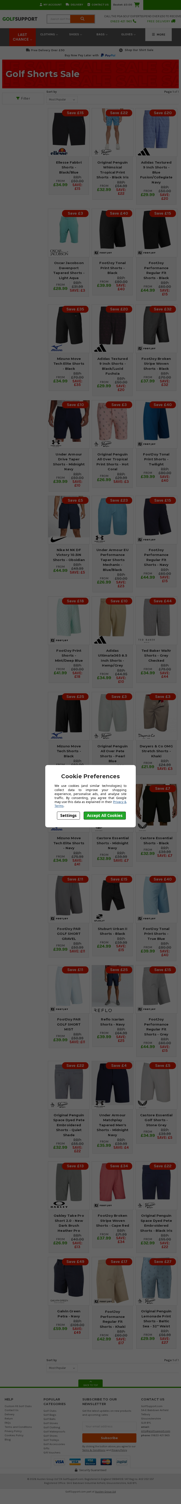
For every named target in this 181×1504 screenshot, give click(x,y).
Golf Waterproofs (54, 1431)
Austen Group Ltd (105, 1491)
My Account (52, 4)
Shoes (74, 34)
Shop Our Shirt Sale (139, 50)
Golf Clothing (51, 1427)
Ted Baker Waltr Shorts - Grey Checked (156, 655)
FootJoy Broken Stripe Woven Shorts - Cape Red (112, 1220)
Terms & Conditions (94, 1450)
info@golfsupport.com (155, 1431)
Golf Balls (49, 1419)
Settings (68, 815)
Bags (101, 34)
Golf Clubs (50, 1410)
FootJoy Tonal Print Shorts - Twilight (156, 459)
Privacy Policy (13, 1431)
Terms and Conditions (18, 1426)
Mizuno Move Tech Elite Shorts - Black (68, 364)
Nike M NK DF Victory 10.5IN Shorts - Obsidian (69, 555)
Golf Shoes (50, 1435)
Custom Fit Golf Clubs (18, 1406)
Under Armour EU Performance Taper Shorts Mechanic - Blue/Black (112, 560)
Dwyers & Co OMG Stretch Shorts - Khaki (156, 751)
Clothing (48, 34)
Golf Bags (49, 1414)
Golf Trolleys (51, 1440)
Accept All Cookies (105, 815)
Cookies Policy (14, 1435)
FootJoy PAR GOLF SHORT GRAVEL (69, 934)
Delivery (77, 4)
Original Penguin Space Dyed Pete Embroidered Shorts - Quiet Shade (69, 1125)
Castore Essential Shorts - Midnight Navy (112, 843)
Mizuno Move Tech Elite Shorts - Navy (68, 843)
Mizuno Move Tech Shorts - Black (69, 751)
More (160, 34)
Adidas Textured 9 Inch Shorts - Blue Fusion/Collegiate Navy (156, 172)
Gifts (46, 1448)
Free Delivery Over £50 (47, 50)
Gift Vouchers (51, 1452)
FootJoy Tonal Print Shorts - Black (112, 268)
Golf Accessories (54, 1444)
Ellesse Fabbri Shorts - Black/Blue (69, 167)
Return (9, 1418)
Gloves (127, 34)
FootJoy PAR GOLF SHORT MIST (69, 1024)
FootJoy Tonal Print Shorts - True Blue (156, 934)
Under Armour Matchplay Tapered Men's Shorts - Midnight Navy (112, 1125)
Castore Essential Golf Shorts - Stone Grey (156, 1120)
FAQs (8, 1422)
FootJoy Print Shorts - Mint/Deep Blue (69, 655)
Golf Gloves (50, 1423)
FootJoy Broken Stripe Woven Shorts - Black (156, 364)
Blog (8, 1439)
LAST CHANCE (21, 37)
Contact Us (100, 4)
